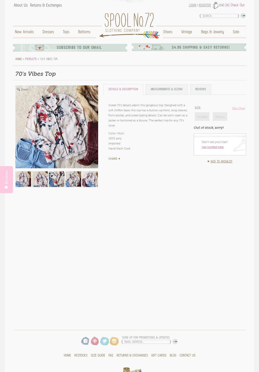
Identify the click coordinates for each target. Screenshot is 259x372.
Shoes (167, 32)
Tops (66, 32)
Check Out (237, 5)
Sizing (167, 89)
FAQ (111, 355)
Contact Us (188, 355)
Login (192, 5)
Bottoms (84, 32)
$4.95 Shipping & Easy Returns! (201, 47)
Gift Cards (158, 355)
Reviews (200, 89)
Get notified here (213, 146)
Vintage (186, 32)
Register (205, 5)
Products (31, 59)
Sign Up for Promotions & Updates (146, 337)
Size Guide (98, 355)
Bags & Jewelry (212, 32)
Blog (173, 355)
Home (130, 26)
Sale (236, 32)
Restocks (81, 355)
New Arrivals (24, 32)
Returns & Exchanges (46, 5)
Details (123, 89)
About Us (21, 5)
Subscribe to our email (79, 48)
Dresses (48, 32)
